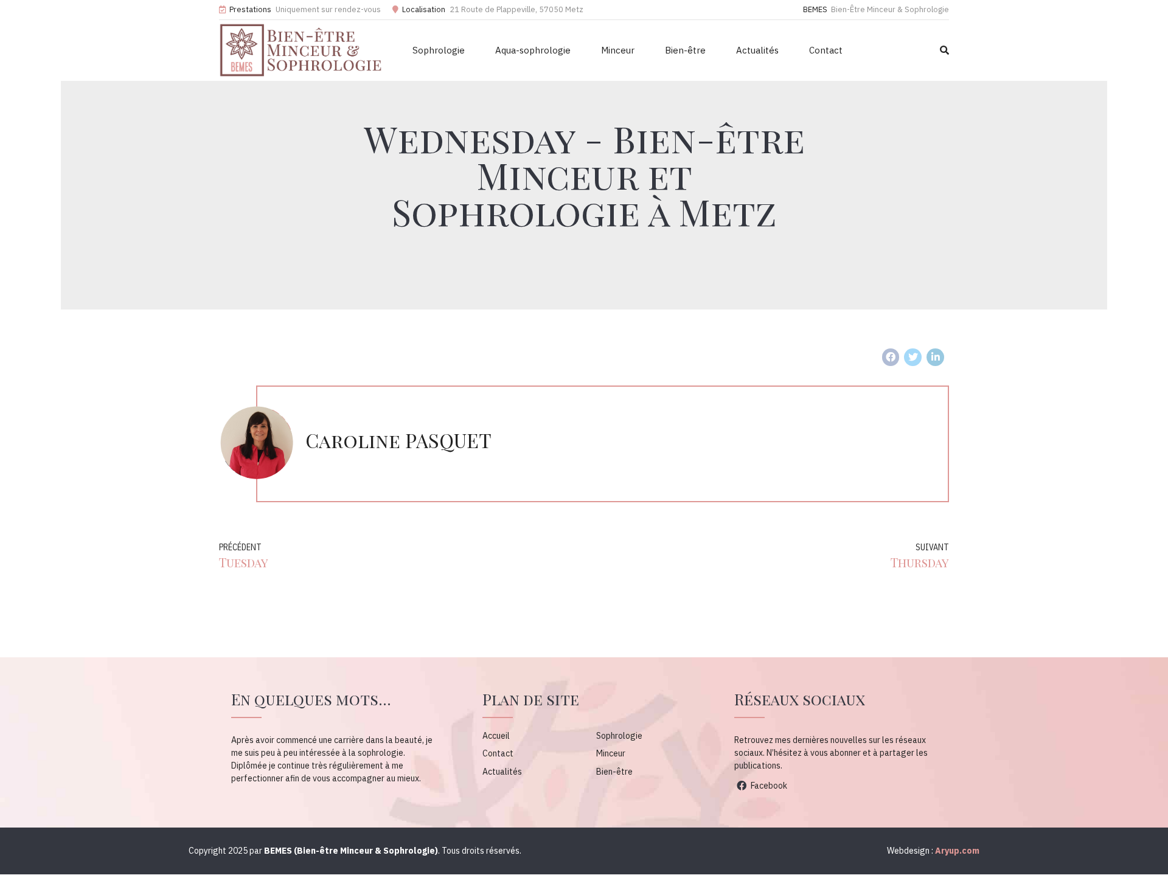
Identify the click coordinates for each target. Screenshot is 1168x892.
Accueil (496, 735)
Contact (826, 50)
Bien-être (685, 50)
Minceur (617, 50)
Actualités (757, 50)
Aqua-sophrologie (533, 50)
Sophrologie (438, 50)
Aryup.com (957, 850)
